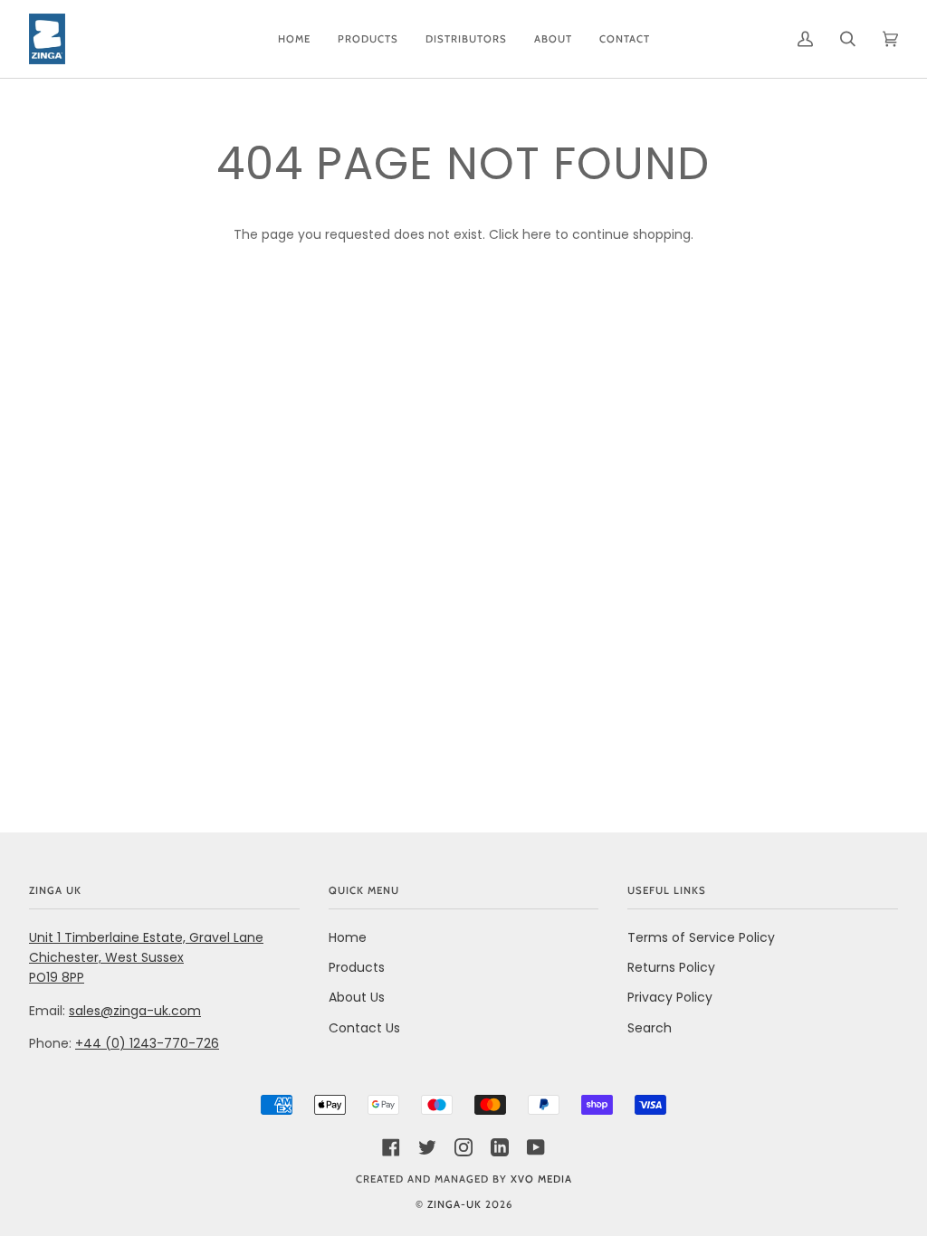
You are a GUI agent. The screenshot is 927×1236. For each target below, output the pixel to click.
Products (357, 967)
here (536, 234)
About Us (357, 997)
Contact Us (364, 1028)
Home (348, 937)
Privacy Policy (669, 997)
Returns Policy (671, 967)
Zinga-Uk (454, 1204)
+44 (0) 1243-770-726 (147, 1043)
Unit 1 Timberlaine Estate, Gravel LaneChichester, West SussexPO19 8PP (146, 957)
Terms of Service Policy (701, 937)
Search (649, 1028)
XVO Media (541, 1179)
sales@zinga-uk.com (135, 1011)
